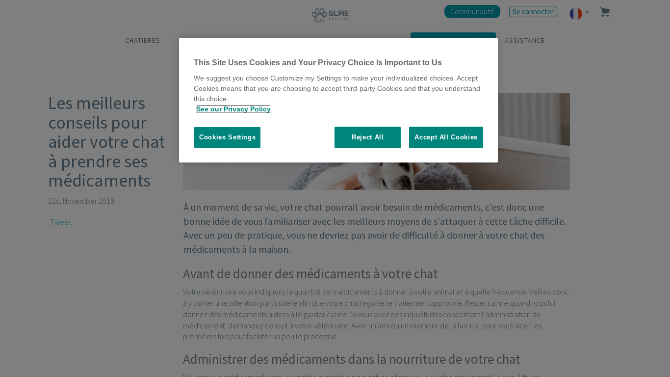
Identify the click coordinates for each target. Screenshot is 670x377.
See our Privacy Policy (233, 109)
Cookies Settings (227, 137)
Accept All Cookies (446, 137)
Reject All (368, 137)
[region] (338, 100)
